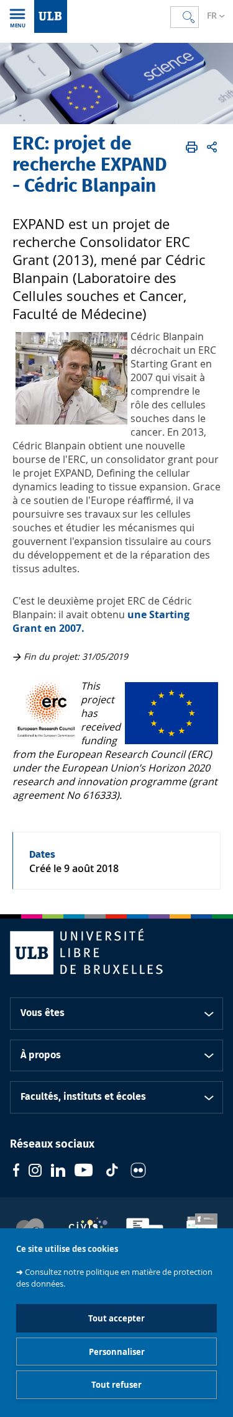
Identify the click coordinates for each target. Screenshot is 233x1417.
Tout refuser (116, 1384)
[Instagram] (35, 1172)
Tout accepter (116, 1318)
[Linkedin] (58, 1172)
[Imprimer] (191, 147)
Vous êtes (43, 1013)
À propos (41, 1055)
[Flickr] (138, 1172)
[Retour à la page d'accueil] (50, 16)
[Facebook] (16, 1171)
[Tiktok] (112, 1171)
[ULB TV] (84, 1171)
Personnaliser (117, 1351)
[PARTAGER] (212, 147)
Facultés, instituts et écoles (83, 1097)
